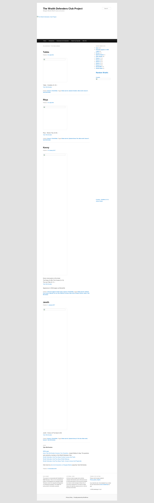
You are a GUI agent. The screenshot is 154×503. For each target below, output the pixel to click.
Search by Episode (75, 41)
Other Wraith (99, 56)
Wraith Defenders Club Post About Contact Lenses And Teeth (59, 457)
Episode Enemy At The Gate (75, 438)
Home (44, 41)
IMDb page (46, 451)
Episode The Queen (64, 293)
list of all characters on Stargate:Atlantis (61, 465)
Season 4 (98, 63)
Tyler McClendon (47, 87)
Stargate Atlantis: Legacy (81, 293)
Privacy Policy (69, 497)
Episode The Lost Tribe (54, 293)
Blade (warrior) (65, 90)
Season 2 (98, 60)
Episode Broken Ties (73, 138)
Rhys (45, 99)
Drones (97, 53)
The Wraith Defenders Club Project (63, 8)
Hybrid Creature (100, 54)
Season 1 (98, 58)
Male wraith (80, 90)
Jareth (46, 302)
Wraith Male (54, 90)
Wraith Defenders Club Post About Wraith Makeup (56, 459)
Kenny (46, 147)
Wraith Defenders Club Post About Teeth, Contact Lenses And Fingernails (62, 461)
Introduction (51, 41)
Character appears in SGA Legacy (55, 291)
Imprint (98, 479)
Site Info (85, 41)
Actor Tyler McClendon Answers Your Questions (55, 453)
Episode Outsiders (73, 90)
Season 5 (49, 90)
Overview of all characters (63, 41)
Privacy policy (93, 479)
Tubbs (46, 51)
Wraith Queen (99, 68)
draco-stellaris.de (104, 484)
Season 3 (98, 61)
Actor (97, 48)
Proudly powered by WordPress (81, 497)
